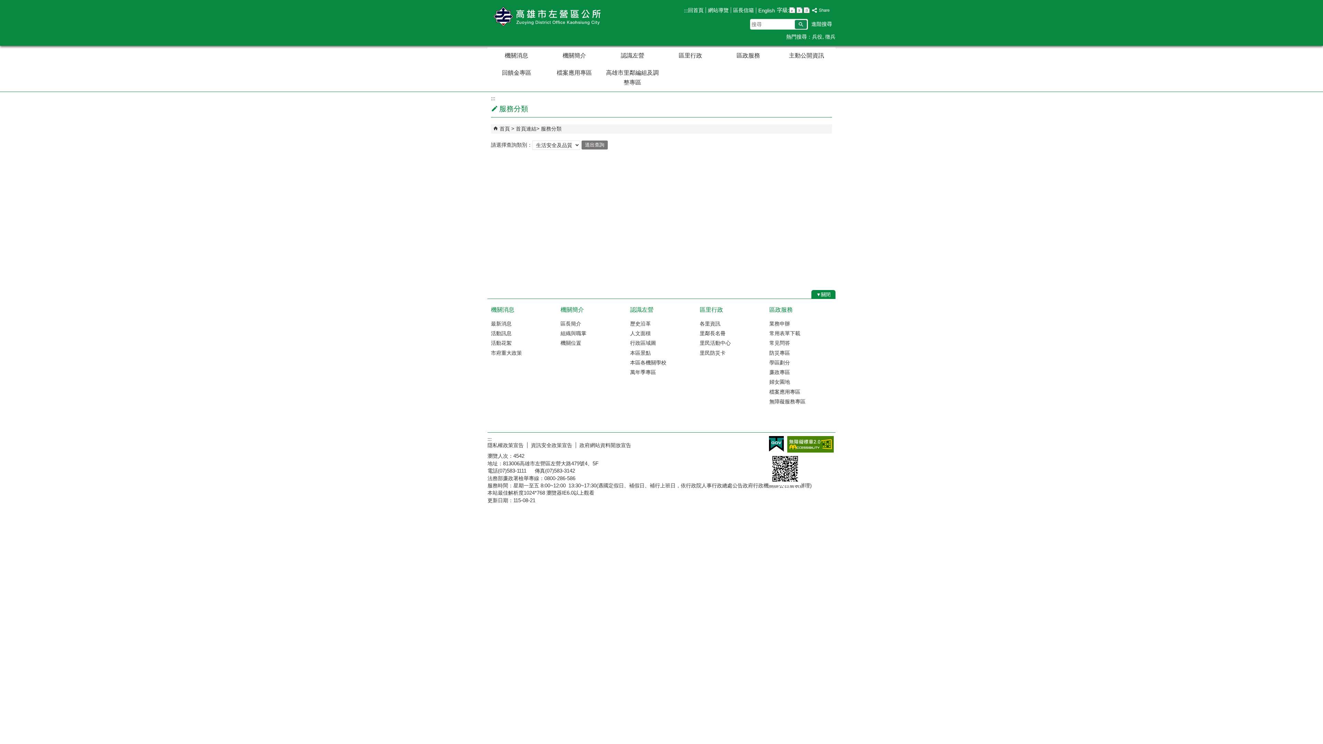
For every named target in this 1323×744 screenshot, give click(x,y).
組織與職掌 (573, 333)
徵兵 (830, 37)
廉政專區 (779, 372)
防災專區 (779, 353)
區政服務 (748, 55)
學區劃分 (779, 362)
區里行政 (690, 55)
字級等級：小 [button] (792, 10)
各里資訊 (710, 324)
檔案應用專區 (574, 73)
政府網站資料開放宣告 (605, 445)
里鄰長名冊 (713, 333)
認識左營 (632, 55)
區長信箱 (743, 10)
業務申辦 (779, 324)
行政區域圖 (643, 343)
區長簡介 (571, 324)
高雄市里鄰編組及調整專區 (632, 78)
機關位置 (571, 343)
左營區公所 (546, 16)
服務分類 (551, 129)
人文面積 (640, 333)
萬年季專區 (643, 372)
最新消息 (501, 324)
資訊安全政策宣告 (551, 445)
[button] (801, 24)
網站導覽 (718, 10)
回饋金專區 (516, 73)
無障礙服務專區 (787, 401)
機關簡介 (574, 55)
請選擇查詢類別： (511, 144)
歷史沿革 (640, 324)
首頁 (505, 129)
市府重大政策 (506, 353)
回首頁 (696, 10)
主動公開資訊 (806, 55)
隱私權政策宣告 (506, 445)
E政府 (776, 444)
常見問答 (779, 343)
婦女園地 (779, 382)
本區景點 (640, 353)
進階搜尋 (821, 24)
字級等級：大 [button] (807, 10)
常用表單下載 (784, 333)
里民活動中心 (715, 343)
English (766, 10)
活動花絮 (501, 343)
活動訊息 (501, 333)
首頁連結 (526, 129)
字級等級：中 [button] (799, 10)
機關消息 (516, 55)
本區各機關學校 (648, 362)
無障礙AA (810, 444)
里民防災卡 (713, 353)
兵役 (817, 37)
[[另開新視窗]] (821, 10)
